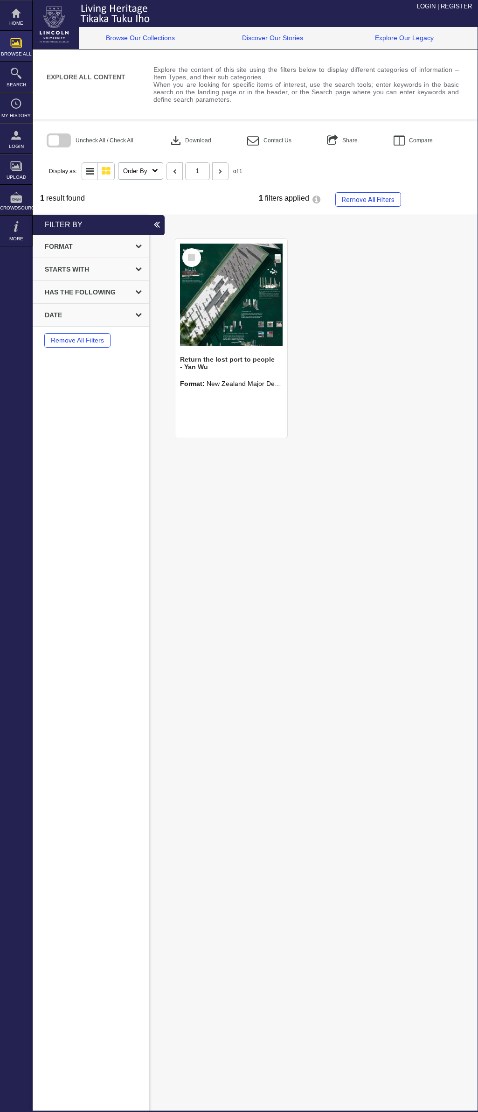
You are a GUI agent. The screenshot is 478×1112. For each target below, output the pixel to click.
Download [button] (190, 140)
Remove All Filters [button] (368, 199)
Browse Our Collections (140, 38)
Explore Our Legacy (404, 38)
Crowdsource (16, 207)
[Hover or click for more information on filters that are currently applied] (316, 199)
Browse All (16, 53)
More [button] (16, 238)
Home (16, 23)
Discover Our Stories (272, 38)
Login (16, 146)
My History (16, 115)
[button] (269, 141)
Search (16, 84)
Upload (16, 177)
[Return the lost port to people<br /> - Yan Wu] (231, 295)
